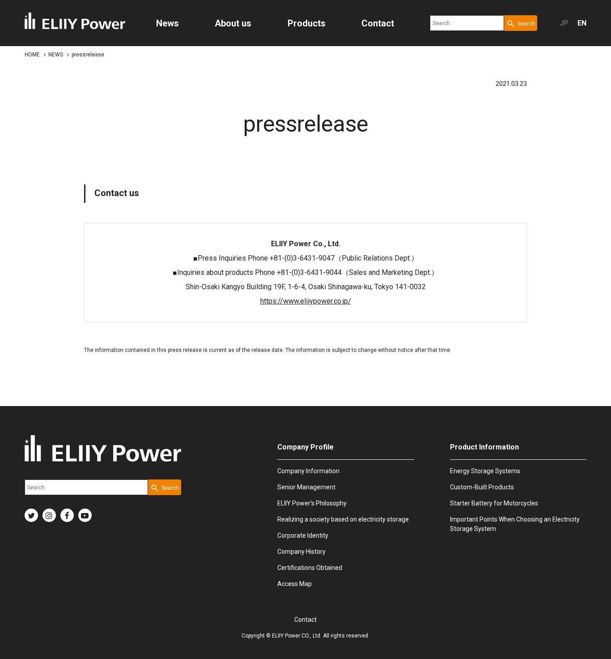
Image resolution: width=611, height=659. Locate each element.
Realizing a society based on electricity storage (343, 519)
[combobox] (467, 23)
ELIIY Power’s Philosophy (312, 503)
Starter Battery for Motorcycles (494, 503)
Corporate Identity (302, 535)
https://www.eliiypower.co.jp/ (305, 301)
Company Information (308, 471)
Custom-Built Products (482, 487)
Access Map (294, 583)
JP (564, 23)
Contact (305, 619)
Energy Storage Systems (485, 471)
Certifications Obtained (309, 567)
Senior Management (306, 487)
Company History (301, 551)
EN (581, 23)
